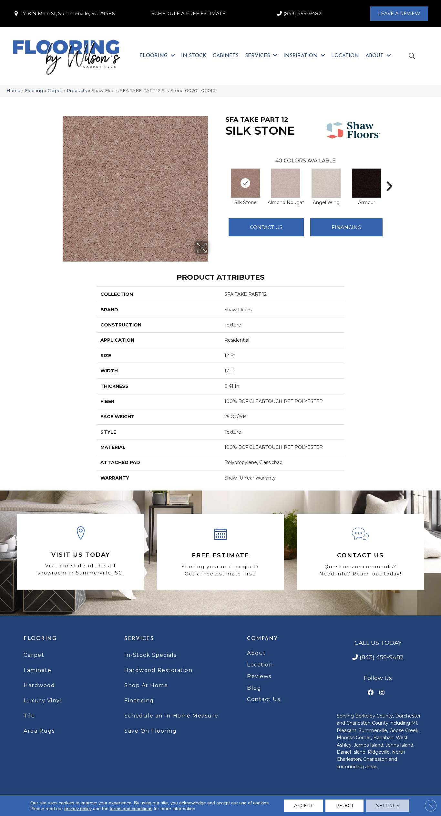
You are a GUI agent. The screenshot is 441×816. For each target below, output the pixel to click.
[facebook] (370, 692)
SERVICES (139, 638)
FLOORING (40, 638)
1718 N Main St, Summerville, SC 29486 (68, 13)
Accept (303, 806)
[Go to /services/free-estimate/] (220, 552)
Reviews (259, 676)
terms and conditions (131, 808)
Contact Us (266, 227)
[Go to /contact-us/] (360, 552)
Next (389, 176)
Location (260, 665)
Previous (222, 176)
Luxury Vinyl (43, 700)
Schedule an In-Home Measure (171, 716)
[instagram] (382, 692)
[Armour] (366, 183)
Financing (139, 700)
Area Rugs (39, 731)
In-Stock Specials (150, 655)
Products (77, 90)
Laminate (37, 670)
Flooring (34, 90)
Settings (387, 806)
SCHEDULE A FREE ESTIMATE (188, 13)
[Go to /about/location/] (80, 551)
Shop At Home (146, 685)
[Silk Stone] (245, 183)
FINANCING (346, 227)
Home (13, 90)
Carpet (54, 90)
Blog (254, 688)
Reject (344, 806)
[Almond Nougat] (286, 183)
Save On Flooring (150, 731)
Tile (29, 716)
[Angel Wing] (326, 183)
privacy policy (78, 808)
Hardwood (39, 685)
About (256, 653)
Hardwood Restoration (158, 670)
